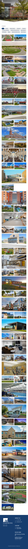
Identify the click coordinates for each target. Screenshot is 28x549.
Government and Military (5, 30)
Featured (7, 28)
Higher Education (23, 30)
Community (23, 28)
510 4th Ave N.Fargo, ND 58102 (19, 528)
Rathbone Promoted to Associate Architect (18, 538)
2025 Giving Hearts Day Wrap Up (20, 535)
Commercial (18, 28)
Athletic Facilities (12, 28)
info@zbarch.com (19, 521)
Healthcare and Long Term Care (15, 30)
